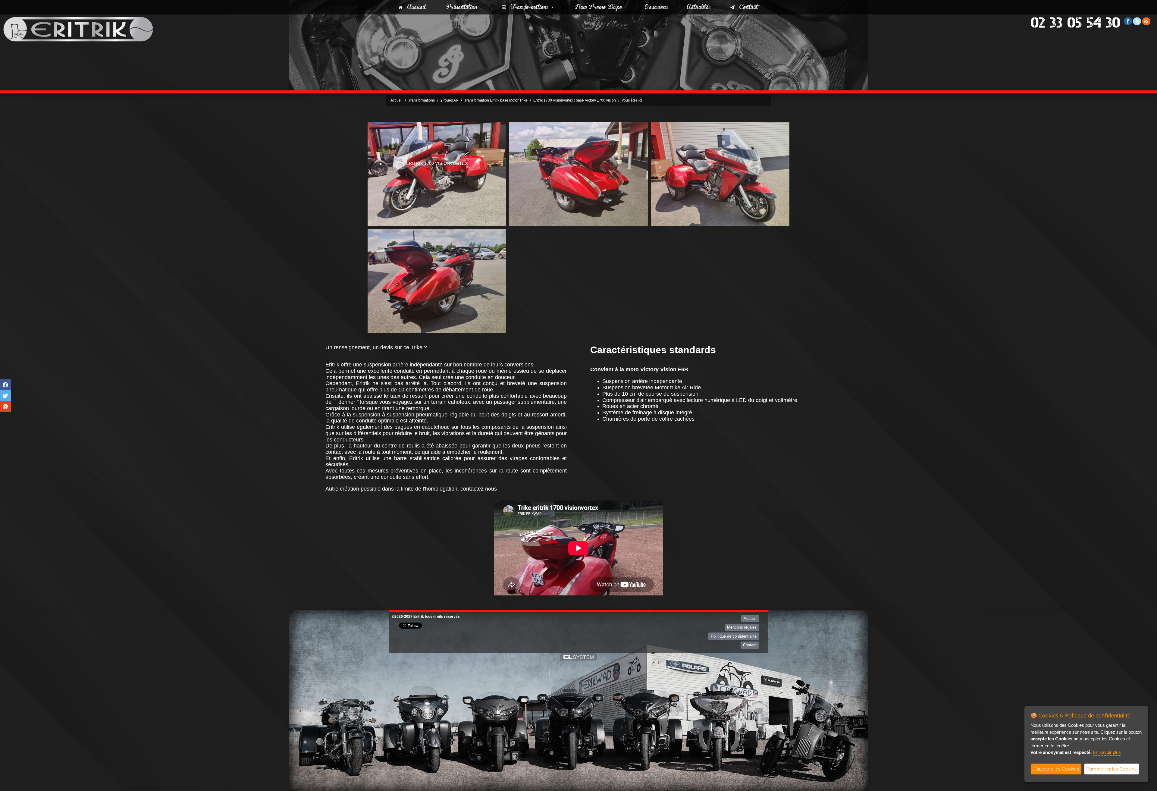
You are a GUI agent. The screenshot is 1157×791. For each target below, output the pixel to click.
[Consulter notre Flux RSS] (1146, 21)
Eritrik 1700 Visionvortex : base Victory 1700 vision (574, 100)
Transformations (527, 7)
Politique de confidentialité (734, 636)
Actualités (699, 7)
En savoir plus (1107, 752)
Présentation (462, 7)
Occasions (656, 7)
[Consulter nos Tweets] (1137, 21)
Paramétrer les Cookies (1111, 769)
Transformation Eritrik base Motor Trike (496, 100)
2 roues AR (450, 100)
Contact (746, 7)
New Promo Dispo (598, 7)
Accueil (414, 7)
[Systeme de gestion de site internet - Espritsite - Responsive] (578, 657)
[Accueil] (78, 29)
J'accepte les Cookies (1056, 769)
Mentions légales (742, 627)
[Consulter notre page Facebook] (1128, 21)
